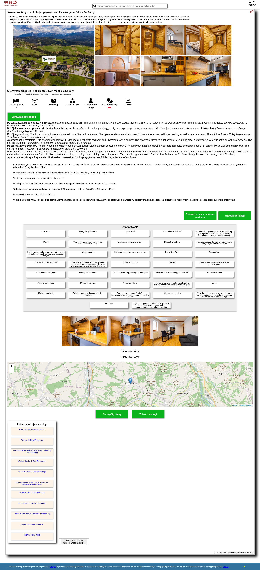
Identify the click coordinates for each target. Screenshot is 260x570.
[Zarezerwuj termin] (252, 11)
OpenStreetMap (246, 405)
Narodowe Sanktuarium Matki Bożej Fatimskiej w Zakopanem (32, 452)
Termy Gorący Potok (32, 535)
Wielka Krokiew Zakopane (32, 440)
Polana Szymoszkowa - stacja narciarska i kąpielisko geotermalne (32, 483)
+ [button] (11, 366)
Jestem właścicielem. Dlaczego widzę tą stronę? (73, 541)
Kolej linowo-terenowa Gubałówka (32, 503)
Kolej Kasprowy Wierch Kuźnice (32, 430)
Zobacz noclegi (148, 414)
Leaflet (234, 405)
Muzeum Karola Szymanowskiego (32, 472)
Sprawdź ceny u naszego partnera (200, 215)
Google (53, 567)
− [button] (11, 370)
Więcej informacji (235, 215)
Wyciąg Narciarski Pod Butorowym (32, 461)
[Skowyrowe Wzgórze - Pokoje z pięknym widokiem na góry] (53, 55)
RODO (225, 567)
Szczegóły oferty (111, 414)
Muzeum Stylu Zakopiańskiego (32, 493)
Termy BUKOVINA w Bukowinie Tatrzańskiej (32, 514)
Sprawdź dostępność (24, 117)
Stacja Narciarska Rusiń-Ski (32, 524)
